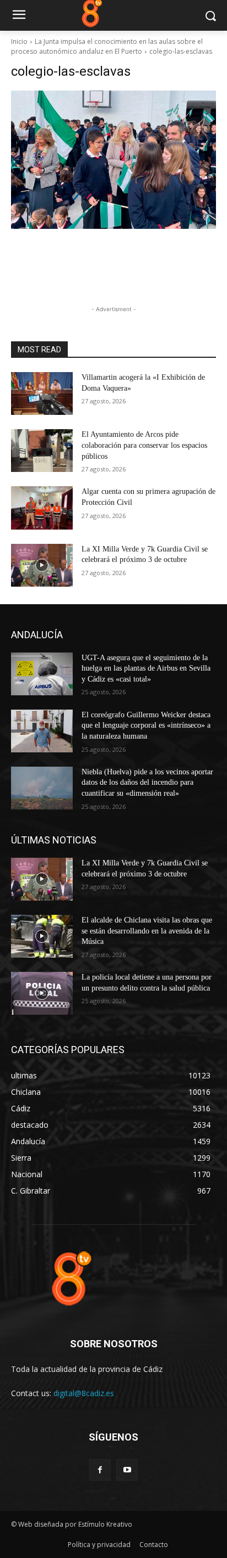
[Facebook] (100, 1470)
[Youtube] (127, 1470)
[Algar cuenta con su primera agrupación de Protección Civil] (42, 507)
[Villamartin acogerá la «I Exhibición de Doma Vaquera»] (42, 393)
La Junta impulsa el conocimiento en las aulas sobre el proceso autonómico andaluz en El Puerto (107, 46)
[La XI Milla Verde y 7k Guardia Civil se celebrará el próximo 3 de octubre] (42, 565)
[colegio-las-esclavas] (113, 160)
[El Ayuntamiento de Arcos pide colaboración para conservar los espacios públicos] (42, 450)
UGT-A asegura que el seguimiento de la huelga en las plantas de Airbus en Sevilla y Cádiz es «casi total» (146, 668)
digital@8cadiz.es (83, 1393)
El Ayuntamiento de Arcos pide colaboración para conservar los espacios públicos (144, 445)
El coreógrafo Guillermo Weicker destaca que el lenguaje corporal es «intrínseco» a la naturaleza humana (146, 725)
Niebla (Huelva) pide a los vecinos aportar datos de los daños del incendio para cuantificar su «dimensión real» (147, 782)
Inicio (19, 41)
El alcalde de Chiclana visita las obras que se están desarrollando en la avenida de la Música (147, 931)
